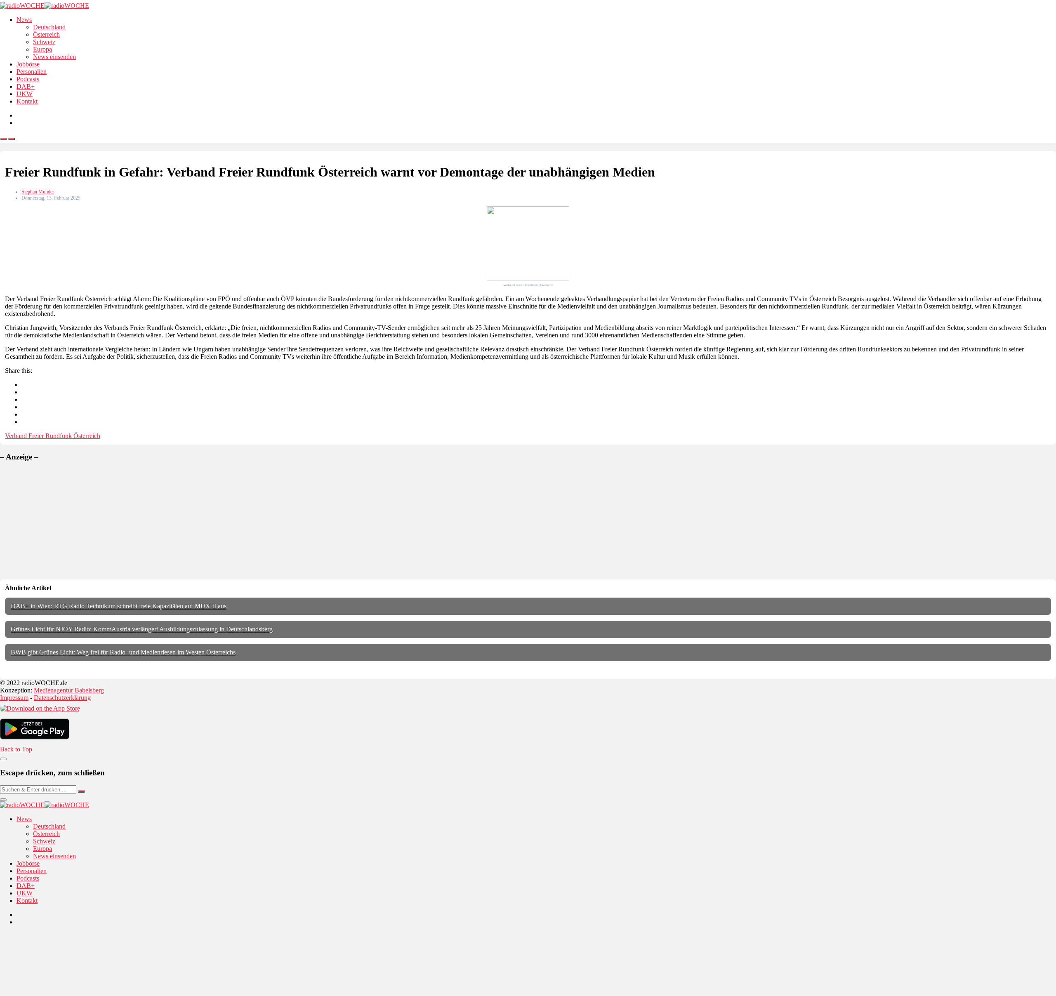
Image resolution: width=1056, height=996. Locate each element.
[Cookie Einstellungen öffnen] (62, 992)
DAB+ (25, 86)
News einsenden (54, 56)
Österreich (46, 34)
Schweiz (44, 41)
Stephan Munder (37, 192)
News (24, 19)
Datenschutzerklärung (62, 697)
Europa (42, 49)
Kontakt (27, 101)
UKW (24, 93)
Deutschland (49, 27)
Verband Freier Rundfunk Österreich (52, 435)
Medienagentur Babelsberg (69, 690)
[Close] (3, 759)
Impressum (14, 697)
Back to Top (16, 749)
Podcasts (27, 78)
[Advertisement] (62, 520)
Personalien (31, 71)
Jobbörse (28, 64)
